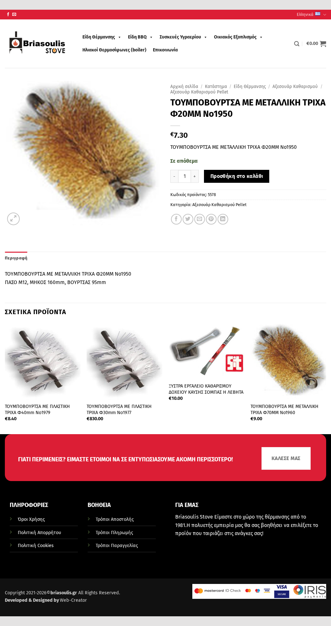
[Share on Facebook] (176, 219)
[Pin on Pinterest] (211, 219)
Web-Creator (73, 600)
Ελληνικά (305, 14)
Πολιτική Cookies (36, 545)
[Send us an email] (14, 14)
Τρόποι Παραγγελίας (117, 545)
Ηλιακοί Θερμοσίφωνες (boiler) (114, 50)
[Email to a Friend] (199, 219)
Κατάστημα (216, 86)
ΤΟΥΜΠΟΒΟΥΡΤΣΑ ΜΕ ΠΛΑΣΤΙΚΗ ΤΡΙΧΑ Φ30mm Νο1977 (119, 409)
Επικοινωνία (165, 50)
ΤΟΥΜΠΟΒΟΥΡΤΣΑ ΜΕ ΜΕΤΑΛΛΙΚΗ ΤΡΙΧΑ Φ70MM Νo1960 (284, 409)
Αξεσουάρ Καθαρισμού (295, 86)
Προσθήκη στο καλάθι (236, 176)
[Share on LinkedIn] (223, 219)
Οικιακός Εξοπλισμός (235, 37)
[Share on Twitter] (188, 219)
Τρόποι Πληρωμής (114, 532)
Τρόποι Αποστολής (115, 519)
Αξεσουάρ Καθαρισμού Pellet (199, 92)
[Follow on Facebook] (8, 14)
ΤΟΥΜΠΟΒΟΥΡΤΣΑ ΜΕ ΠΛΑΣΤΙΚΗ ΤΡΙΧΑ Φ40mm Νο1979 (37, 409)
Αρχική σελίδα (184, 86)
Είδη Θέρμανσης (98, 37)
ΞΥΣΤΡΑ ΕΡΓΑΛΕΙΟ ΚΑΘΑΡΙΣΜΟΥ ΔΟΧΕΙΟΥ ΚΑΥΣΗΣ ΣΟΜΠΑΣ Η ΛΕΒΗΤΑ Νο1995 (206, 392)
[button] (296, 44)
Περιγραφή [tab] (16, 258)
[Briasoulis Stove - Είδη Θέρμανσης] (37, 43)
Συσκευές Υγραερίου (180, 37)
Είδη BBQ (137, 37)
